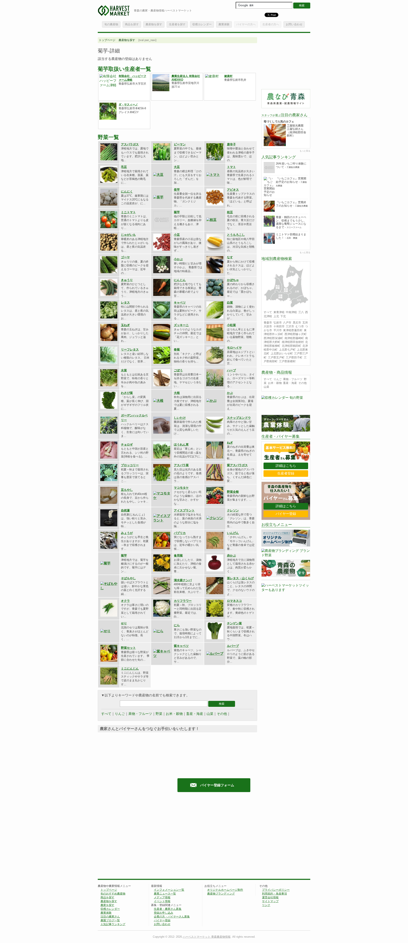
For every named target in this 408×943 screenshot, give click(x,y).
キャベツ (180, 302)
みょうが (127, 533)
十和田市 (279, 326)
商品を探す (132, 24)
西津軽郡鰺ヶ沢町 (296, 334)
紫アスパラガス (237, 465)
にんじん (180, 280)
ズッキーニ (181, 325)
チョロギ (127, 444)
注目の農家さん (110, 916)
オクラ (125, 600)
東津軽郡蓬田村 (292, 330)
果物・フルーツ (140, 714)
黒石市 (297, 322)
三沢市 (290, 326)
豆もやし (127, 489)
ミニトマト (128, 212)
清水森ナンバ (183, 580)
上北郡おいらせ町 (282, 353)
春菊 (177, 349)
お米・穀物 (174, 714)
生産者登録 (285, 473)
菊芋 (177, 212)
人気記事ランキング (113, 924)
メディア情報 (162, 897)
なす (230, 257)
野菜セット (128, 647)
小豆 (177, 234)
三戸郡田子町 (294, 357)
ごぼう (178, 370)
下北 (283, 316)
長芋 (177, 189)
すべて (106, 714)
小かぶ (178, 259)
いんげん (233, 533)
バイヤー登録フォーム (217, 785)
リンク (266, 905)
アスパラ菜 (181, 465)
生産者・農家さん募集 (167, 908)
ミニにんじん (130, 668)
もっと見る (305, 151)
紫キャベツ (181, 646)
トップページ (107, 40)
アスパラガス (130, 144)
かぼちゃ (233, 280)
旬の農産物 (111, 24)
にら (177, 625)
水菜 (124, 370)
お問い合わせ (294, 24)
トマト (231, 167)
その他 (222, 714)
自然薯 (125, 510)
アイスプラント (184, 510)
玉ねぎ (125, 325)
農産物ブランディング (221, 893)
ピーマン (180, 144)
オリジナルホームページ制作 (225, 889)
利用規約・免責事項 (274, 893)
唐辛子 (231, 144)
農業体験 (224, 24)
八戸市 (287, 322)
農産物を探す (154, 24)
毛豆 (124, 167)
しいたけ (180, 417)
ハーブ (231, 370)
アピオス (233, 189)
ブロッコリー (130, 465)
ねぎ (230, 442)
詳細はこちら (286, 465)
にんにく (127, 191)
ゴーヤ (125, 257)
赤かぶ (231, 555)
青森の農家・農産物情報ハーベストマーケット (163, 10)
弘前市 (277, 322)
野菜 (159, 714)
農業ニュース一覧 (165, 893)
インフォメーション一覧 (169, 889)
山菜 (210, 714)
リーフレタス (130, 349)
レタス (125, 302)
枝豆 (230, 212)
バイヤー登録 (286, 514)
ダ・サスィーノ (128, 104)
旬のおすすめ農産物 (113, 893)
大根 (177, 393)
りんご (120, 714)
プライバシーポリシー (276, 889)
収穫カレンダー (202, 24)
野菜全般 (233, 491)
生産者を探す (177, 24)
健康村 (228, 76)
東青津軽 (279, 312)
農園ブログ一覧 (110, 920)
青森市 (268, 322)
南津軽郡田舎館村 (293, 342)
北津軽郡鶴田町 (291, 345)
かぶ (230, 393)
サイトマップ (270, 901)
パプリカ (180, 533)
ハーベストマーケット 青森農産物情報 (207, 936)
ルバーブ (233, 646)
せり (124, 623)
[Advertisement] (133, 837)
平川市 (277, 330)
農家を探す (107, 905)
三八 (301, 312)
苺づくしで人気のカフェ (279, 121)
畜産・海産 (194, 714)
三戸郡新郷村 (287, 361)
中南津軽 (291, 312)
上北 (276, 316)
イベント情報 (162, 901)
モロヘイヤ (234, 347)
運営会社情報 (270, 897)
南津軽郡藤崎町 (294, 338)
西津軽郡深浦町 (273, 338)
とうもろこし (236, 234)
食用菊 (178, 555)
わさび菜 (127, 393)
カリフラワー (183, 600)
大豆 (177, 167)
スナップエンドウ (239, 417)
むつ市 (300, 326)
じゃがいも (128, 234)
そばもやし (128, 578)
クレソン (233, 510)
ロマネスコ (234, 600)
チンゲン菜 (234, 623)
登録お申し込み (163, 912)
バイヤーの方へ (246, 24)
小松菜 (231, 325)
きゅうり (127, 280)
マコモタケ (181, 487)
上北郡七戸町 (287, 349)
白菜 (230, 302)
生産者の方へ (270, 24)
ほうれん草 (181, 444)
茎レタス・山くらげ (240, 578)
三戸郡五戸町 (276, 357)
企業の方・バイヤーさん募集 (172, 916)
